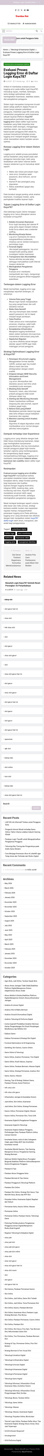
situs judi (8, 1238)
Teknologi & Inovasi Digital (15, 1365)
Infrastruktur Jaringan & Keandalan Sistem (20, 1097)
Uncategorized (10, 1436)
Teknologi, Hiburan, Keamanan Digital (19, 1412)
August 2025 (9, 921)
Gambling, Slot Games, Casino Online (19, 1048)
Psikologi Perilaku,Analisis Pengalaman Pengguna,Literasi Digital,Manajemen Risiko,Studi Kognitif (19, 1225)
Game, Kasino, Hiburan (13, 1076)
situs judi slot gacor (12, 1247)
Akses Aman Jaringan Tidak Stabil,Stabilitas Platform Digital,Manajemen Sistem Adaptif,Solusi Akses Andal (21, 988)
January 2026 (10, 897)
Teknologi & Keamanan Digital (16, 64)
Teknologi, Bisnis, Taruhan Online (17, 1398)
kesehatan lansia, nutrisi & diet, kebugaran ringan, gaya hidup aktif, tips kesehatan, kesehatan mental (20, 1142)
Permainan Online (11, 1211)
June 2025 (8, 930)
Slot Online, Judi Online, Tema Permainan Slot (22, 1303)
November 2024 (10, 963)
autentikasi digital (19, 529)
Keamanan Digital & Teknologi (16, 1125)
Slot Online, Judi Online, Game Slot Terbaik (21, 1298)
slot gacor (8, 646)
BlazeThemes (27, 1452)
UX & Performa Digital (13, 1440)
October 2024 (10, 968)
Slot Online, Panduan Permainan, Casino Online (22, 1320)
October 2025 (10, 911)
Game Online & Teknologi (14, 1052)
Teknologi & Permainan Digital (16, 1374)
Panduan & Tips (10, 1169)
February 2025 (10, 949)
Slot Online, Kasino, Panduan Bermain (19, 1308)
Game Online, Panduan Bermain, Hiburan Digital (22, 1066)
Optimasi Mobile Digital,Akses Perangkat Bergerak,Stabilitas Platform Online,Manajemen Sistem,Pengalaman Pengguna (22, 1161)
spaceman (8, 739)
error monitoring (24, 533)
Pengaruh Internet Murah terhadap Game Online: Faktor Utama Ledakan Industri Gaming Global (22, 832)
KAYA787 (9, 538)
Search (6, 804)
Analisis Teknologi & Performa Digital (19, 1019)
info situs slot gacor (12, 1092)
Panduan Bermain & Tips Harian (16, 1178)
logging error (10, 542)
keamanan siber (22, 538)
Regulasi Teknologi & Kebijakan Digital (19, 1233)
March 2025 (9, 944)
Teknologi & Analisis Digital (15, 1355)
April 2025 (8, 940)
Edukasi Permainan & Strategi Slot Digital (20, 1038)
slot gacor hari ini (11, 609)
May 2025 (8, 935)
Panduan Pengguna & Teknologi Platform (20, 1183)
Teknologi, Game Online (13, 1403)
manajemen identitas (27, 542)
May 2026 (8, 883)
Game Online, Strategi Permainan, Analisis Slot (22, 1071)
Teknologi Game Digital (13, 1379)
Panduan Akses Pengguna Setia (16, 1173)
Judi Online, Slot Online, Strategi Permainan (21, 1106)
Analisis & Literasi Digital (14, 1005)
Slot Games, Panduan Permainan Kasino (20, 1289)
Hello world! (31, 870)
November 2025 (10, 907)
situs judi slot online (12, 1252)
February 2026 (10, 893)
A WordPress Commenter (14, 870)
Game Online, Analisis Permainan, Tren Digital (22, 1057)
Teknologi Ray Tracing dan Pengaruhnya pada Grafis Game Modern (20, 2)
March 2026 (9, 888)
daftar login (9, 533)
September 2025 (11, 916)
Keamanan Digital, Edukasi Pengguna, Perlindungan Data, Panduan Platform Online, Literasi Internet (21, 1132)
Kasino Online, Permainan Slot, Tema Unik (20, 1116)
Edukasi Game (10, 1034)
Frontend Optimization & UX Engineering (20, 1043)
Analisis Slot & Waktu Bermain (16, 1010)
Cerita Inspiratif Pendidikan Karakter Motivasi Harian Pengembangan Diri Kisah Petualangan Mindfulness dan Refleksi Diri (22, 1026)
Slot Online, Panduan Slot (14, 1324)
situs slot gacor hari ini (13, 674)
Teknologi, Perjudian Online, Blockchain (19, 1417)
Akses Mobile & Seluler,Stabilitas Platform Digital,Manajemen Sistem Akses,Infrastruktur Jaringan (22, 998)
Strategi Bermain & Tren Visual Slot (18, 1351)
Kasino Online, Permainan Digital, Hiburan (20, 1111)
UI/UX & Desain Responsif (14, 1431)
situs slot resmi (10, 1270)
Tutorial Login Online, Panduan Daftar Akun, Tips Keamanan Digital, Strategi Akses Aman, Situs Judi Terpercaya (23, 1423)
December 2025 (10, 902)
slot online (9, 767)
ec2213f (9, 81)
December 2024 (10, 958)
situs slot (8, 618)
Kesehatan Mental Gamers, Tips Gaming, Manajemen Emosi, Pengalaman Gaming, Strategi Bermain (20, 1151)
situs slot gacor (10, 656)
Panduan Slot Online (12, 1187)
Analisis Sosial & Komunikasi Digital (18, 1015)
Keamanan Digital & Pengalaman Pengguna (21, 1120)
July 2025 (8, 926)
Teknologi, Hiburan (12, 1407)
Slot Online (9, 1294)
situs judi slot (10, 1242)
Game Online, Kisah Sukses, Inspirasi (18, 1062)
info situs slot (10, 1088)
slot (6, 637)
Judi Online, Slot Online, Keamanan (18, 1102)
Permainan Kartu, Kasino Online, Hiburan (20, 1207)
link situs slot (10, 627)
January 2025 (10, 954)
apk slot (8, 749)
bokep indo (9, 758)
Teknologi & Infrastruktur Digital (17, 1360)
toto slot (8, 777)
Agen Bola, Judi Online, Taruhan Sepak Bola (21, 981)
